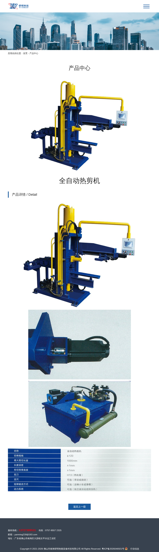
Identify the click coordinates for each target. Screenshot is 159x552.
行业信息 (134, 549)
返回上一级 (79, 506)
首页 (25, 53)
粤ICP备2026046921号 (113, 549)
